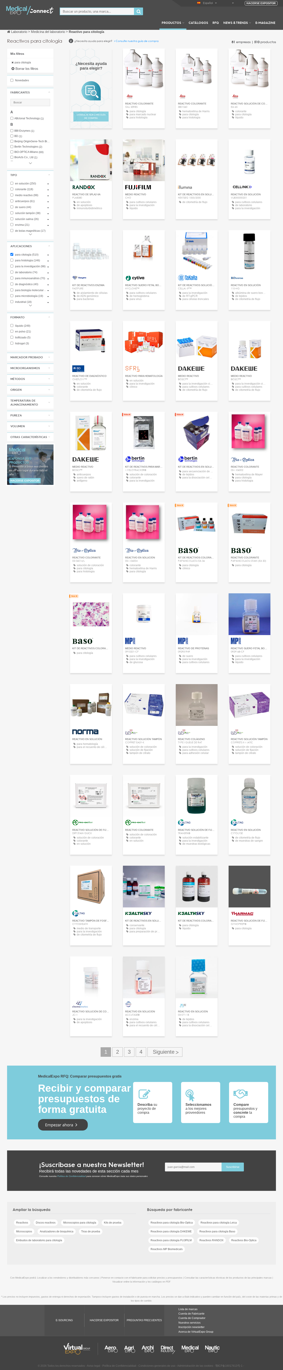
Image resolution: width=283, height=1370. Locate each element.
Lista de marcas (187, 1309)
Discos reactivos (45, 1222)
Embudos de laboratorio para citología (39, 1240)
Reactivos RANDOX (211, 1240)
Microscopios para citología (79, 1222)
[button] (30, 92)
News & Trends (235, 23)
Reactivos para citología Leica (219, 1222)
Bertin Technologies (28, 146)
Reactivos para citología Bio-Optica (172, 1222)
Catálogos (198, 23)
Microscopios (24, 1231)
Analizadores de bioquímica (56, 1231)
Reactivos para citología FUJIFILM (171, 1240)
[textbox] (97, 11)
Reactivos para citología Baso (217, 1231)
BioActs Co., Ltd (25, 157)
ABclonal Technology (29, 118)
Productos (171, 23)
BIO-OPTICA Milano (29, 152)
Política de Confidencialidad (71, 1176)
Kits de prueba (112, 1222)
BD (18, 136)
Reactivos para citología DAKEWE (171, 1231)
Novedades (21, 80)
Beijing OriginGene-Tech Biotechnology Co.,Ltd (32, 141)
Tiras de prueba (90, 1231)
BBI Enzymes (24, 131)
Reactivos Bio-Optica (243, 1240)
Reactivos (22, 1222)
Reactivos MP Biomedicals (167, 1249)
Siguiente (165, 1052)
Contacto (144, 147)
